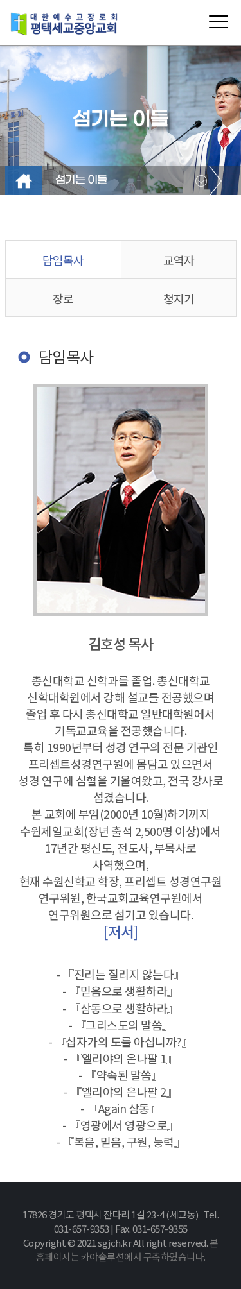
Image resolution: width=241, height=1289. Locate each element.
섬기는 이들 (81, 180)
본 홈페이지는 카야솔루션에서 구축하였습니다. (127, 1249)
